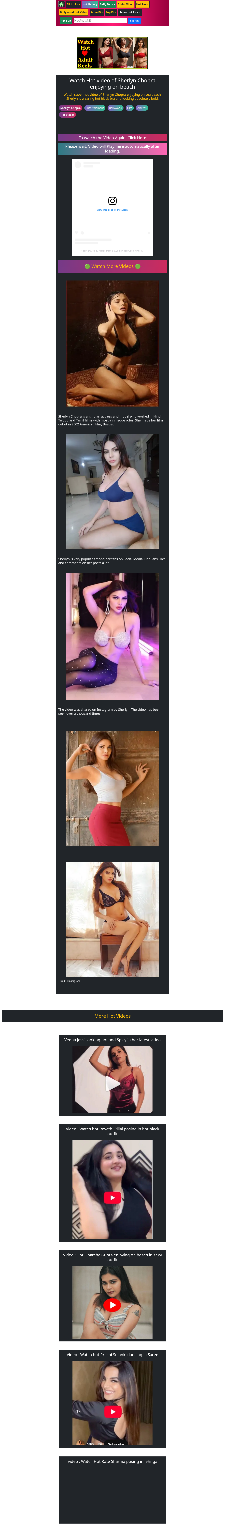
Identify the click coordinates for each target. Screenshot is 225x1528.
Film (129, 108)
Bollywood (115, 108)
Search (134, 21)
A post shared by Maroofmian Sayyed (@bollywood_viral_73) (112, 250)
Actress (142, 108)
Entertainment (95, 108)
